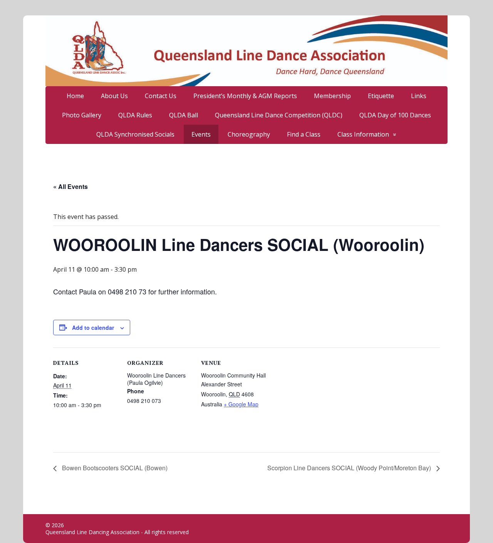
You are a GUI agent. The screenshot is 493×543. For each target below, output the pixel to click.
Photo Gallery (81, 115)
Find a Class (303, 134)
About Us (114, 96)
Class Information (363, 134)
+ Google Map (241, 404)
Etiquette (381, 96)
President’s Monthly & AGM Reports (245, 96)
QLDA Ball (183, 115)
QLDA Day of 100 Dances (395, 115)
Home (75, 96)
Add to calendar (93, 327)
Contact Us (160, 96)
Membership (332, 96)
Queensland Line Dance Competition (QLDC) (278, 115)
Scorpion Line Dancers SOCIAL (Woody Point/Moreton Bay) (350, 467)
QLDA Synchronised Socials (135, 134)
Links (418, 96)
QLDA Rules (135, 115)
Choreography (249, 134)
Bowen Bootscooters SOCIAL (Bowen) (114, 467)
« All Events (70, 186)
